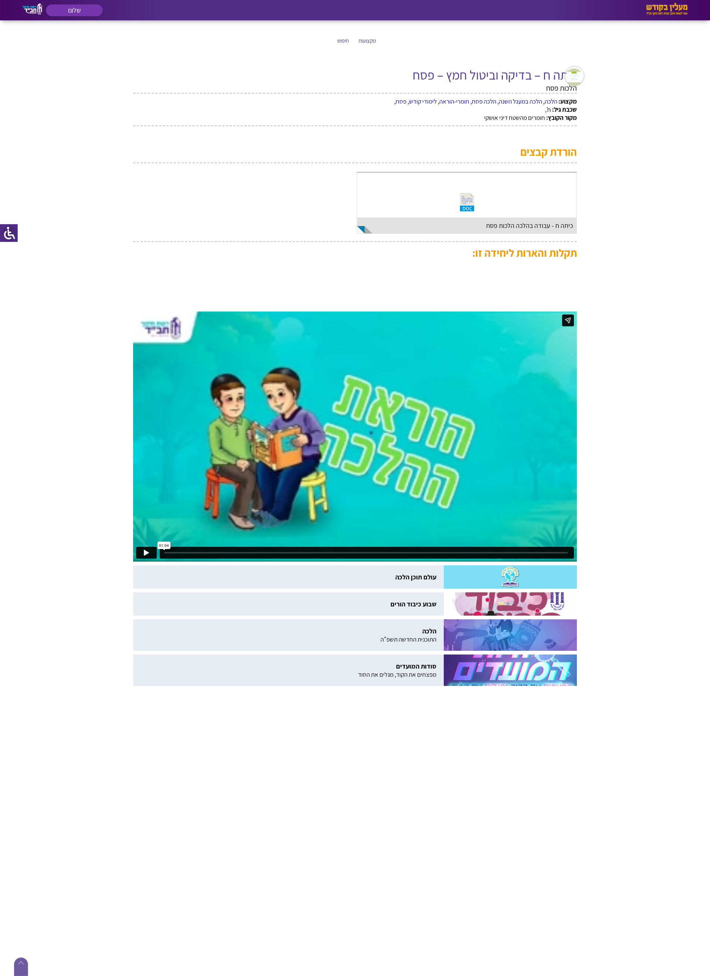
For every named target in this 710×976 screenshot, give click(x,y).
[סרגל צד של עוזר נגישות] (9, 233)
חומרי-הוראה (454, 101)
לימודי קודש (423, 101)
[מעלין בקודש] (667, 13)
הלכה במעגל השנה (520, 101)
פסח (401, 101)
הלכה (551, 101)
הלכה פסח (484, 101)
